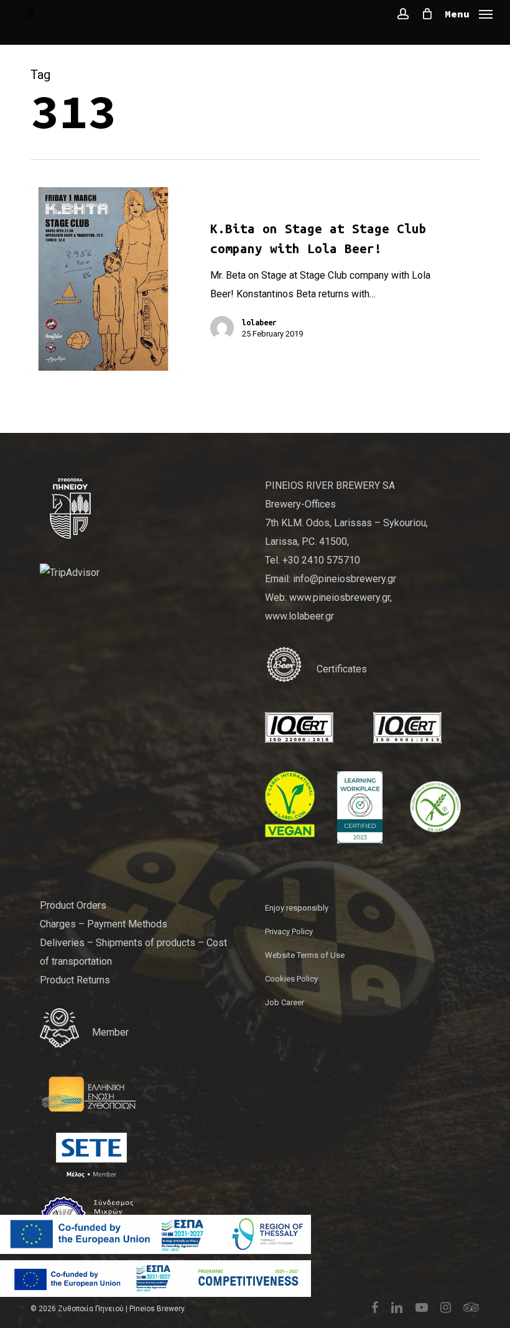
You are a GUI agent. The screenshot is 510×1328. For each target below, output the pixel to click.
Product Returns (75, 980)
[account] (403, 13)
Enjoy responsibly (296, 907)
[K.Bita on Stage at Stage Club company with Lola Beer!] (104, 279)
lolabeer (259, 322)
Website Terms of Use (305, 955)
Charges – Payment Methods (103, 924)
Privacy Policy (289, 931)
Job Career (284, 1002)
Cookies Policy (291, 978)
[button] (469, 12)
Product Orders (73, 905)
